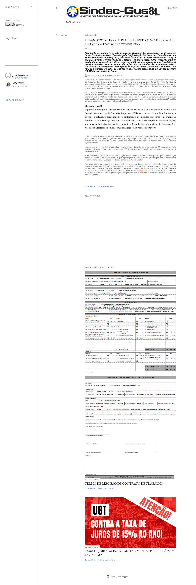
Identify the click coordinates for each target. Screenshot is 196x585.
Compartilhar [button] (61, 35)
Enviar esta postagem (105, 186)
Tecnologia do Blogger (119, 577)
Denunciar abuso (14, 100)
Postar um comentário (106, 488)
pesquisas (143, 170)
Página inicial (74, 22)
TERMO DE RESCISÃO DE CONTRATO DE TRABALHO (124, 483)
